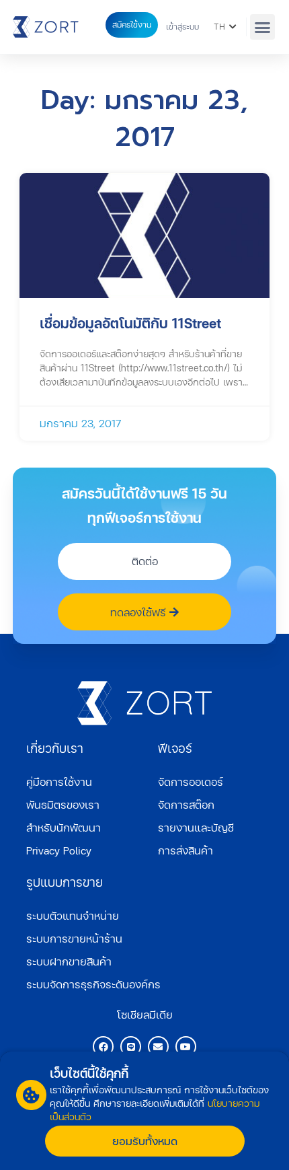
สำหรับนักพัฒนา (63, 827)
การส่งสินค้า (185, 850)
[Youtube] (185, 1046)
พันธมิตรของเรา (62, 804)
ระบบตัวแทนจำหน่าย (72, 915)
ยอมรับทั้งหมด (144, 1140)
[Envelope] (158, 1046)
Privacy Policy (58, 850)
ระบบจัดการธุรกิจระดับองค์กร (93, 984)
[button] (263, 27)
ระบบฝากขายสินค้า (69, 961)
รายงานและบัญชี (196, 827)
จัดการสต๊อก (186, 804)
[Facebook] (103, 1046)
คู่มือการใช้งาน (59, 781)
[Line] (130, 1046)
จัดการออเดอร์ (190, 781)
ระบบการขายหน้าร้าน (74, 938)
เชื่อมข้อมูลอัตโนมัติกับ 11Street (130, 323)
